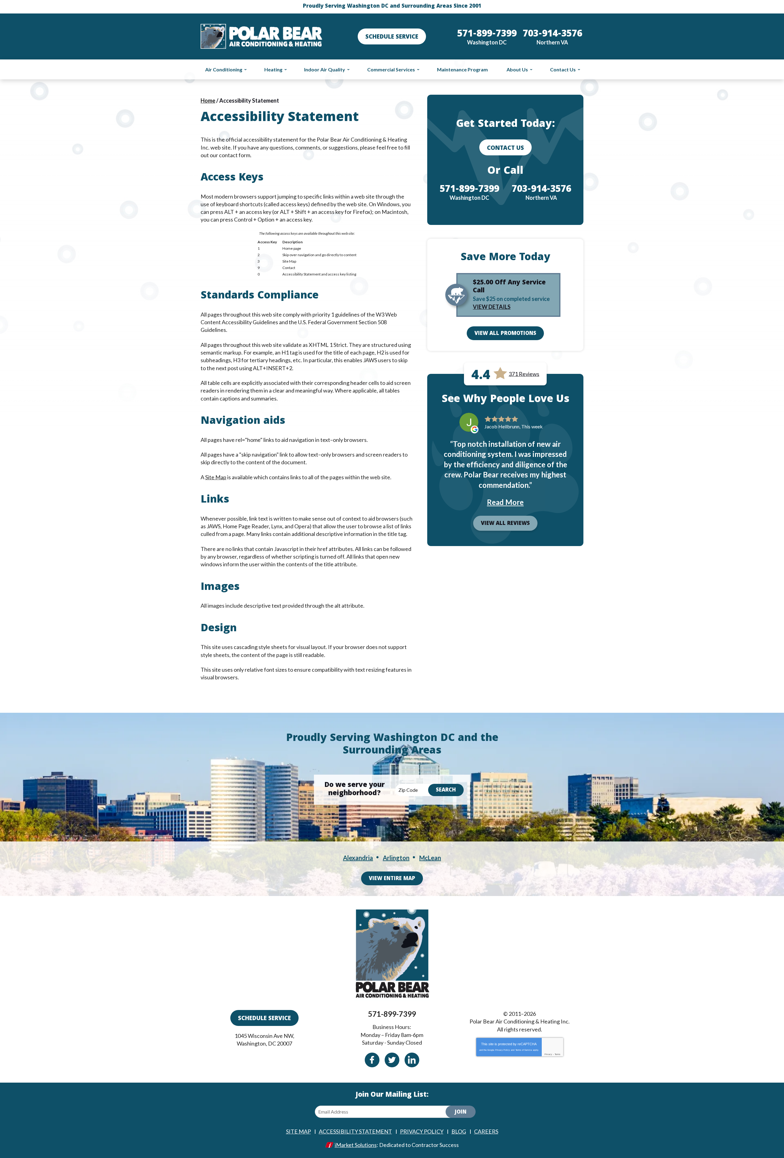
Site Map (215, 477)
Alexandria (358, 857)
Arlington (396, 857)
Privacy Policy (502, 1050)
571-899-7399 (392, 1013)
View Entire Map (392, 879)
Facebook (372, 1060)
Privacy (548, 1054)
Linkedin (412, 1060)
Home (208, 100)
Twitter (392, 1060)
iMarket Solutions (356, 1144)
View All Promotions (505, 333)
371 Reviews (524, 374)
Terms (557, 1054)
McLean (430, 857)
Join (460, 1112)
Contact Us (505, 149)
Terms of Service (523, 1050)
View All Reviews (505, 523)
